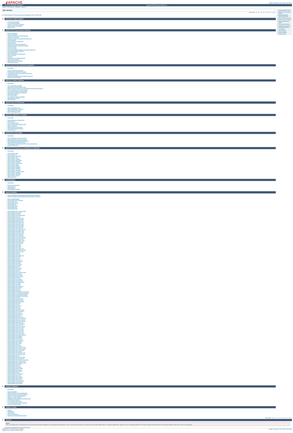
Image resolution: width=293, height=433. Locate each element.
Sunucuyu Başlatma (12, 34)
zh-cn (274, 12)
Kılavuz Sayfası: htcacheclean (15, 163)
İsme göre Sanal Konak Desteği (15, 70)
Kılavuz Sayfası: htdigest (13, 165)
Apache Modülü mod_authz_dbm (16, 236)
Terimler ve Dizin (282, 34)
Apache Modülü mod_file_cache (15, 276)
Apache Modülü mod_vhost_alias (16, 380)
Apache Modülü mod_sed (14, 344)
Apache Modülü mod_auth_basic (16, 218)
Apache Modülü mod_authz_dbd (15, 234)
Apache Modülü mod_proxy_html (16, 328)
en (259, 12)
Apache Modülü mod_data (14, 257)
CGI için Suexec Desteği (13, 59)
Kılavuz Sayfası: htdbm (13, 164)
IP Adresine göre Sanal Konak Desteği (17, 72)
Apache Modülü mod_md (14, 307)
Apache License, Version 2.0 (8, 430)
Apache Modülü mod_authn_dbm (16, 226)
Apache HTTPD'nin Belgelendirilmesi (16, 396)
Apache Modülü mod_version (15, 379)
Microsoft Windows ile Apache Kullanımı (17, 138)
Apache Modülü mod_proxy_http (15, 329)
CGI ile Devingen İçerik (13, 123)
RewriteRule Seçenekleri (13, 98)
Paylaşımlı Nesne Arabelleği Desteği (16, 58)
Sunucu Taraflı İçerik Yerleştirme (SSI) (17, 124)
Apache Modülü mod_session (15, 346)
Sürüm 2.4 (23, 7)
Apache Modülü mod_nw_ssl (15, 312)
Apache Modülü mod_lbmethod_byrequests (18, 293)
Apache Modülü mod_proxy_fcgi (15, 322)
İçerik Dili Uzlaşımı (12, 47)
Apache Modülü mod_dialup (14, 265)
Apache (4, 7)
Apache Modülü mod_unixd (14, 375)
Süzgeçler (10, 56)
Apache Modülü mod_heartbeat (15, 280)
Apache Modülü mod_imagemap (15, 286)
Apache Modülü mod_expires (15, 273)
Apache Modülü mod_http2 (14, 283)
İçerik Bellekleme (12, 40)
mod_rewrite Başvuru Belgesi (15, 85)
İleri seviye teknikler (12, 95)
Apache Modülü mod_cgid (14, 254)
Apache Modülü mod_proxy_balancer (17, 318)
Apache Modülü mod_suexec (15, 369)
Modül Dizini (11, 411)
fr (263, 12)
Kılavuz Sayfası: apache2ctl (14, 156)
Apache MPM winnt (12, 207)
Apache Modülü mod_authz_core (16, 233)
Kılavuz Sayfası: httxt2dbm (14, 168)
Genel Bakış (11, 68)
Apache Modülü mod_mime (14, 308)
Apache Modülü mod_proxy (14, 315)
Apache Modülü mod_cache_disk (16, 248)
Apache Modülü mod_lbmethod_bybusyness (18, 291)
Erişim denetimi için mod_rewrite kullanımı (18, 90)
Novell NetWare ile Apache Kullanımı (16, 142)
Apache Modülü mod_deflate (15, 264)
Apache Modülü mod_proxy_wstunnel (17, 335)
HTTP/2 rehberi (11, 130)
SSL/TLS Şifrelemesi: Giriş (14, 107)
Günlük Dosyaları (12, 43)
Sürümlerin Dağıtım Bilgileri (284, 10)
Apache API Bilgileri (12, 391)
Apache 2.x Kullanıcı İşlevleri (14, 397)
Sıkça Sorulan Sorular (13, 62)
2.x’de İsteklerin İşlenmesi (14, 400)
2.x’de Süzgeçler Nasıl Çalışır (15, 401)
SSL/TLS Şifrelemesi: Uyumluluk (15, 109)
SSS (280, 2)
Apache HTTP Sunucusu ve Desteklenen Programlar (284, 26)
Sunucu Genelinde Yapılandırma (15, 41)
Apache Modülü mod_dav (14, 258)
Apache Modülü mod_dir (13, 266)
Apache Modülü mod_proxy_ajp (15, 316)
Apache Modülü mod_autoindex (15, 243)
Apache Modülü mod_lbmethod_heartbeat (18, 296)
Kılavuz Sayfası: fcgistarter (14, 161)
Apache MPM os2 (12, 204)
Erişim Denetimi (11, 121)
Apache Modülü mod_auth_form (15, 221)
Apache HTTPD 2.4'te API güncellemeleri (17, 393)
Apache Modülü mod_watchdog (15, 382)
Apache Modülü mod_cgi (14, 253)
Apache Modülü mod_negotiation (16, 311)
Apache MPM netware (13, 203)
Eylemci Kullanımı (12, 55)
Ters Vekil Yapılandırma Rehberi (15, 128)
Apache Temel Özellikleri (13, 199)
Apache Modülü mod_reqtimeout (15, 340)
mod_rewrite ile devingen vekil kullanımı (17, 92)
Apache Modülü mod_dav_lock (15, 261)
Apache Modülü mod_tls (13, 372)
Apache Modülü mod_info (14, 289)
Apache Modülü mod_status (14, 366)
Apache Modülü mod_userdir (15, 376)
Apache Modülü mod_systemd (15, 371)
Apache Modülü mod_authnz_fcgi (16, 230)
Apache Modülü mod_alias (14, 214)
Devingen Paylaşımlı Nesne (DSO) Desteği (18, 45)
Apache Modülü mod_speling (15, 364)
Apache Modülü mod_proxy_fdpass (16, 323)
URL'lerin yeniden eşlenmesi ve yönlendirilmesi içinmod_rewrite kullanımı (25, 88)
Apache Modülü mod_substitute (15, 368)
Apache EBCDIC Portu (13, 145)
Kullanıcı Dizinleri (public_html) (15, 127)
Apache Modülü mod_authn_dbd (15, 225)
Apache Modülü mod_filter (14, 277)
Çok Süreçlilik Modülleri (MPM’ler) (16, 51)
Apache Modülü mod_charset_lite (16, 255)
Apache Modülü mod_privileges (15, 314)
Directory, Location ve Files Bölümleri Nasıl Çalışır (20, 38)
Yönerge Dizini (11, 412)
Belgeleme (17, 7)
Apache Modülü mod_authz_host (16, 239)
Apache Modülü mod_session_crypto (16, 348)
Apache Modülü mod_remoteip (15, 339)
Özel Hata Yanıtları (12, 48)
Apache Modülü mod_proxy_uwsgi (16, 333)
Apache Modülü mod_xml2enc (15, 383)
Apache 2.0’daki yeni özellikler (15, 26)
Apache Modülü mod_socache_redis (16, 361)
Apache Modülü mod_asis (14, 216)
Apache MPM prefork (13, 206)
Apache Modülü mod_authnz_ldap (16, 232)
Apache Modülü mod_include (15, 287)
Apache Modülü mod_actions (15, 212)
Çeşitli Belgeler (281, 28)
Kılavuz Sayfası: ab (12, 154)
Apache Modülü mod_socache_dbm (16, 357)
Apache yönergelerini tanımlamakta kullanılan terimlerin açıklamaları (24, 196)
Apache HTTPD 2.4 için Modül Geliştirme (17, 394)
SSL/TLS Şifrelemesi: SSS (14, 112)
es (261, 12)
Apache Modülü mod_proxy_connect (16, 319)
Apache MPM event (12, 201)
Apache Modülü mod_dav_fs (14, 259)
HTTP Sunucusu (10, 7)
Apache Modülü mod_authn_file (15, 227)
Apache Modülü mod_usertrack (15, 378)
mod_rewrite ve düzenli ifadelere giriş (17, 87)
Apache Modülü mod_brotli (14, 244)
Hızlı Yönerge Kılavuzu (13, 414)
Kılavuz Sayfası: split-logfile (14, 174)
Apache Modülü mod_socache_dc (16, 358)
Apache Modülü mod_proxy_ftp (15, 325)
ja (266, 12)
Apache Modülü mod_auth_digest (16, 219)
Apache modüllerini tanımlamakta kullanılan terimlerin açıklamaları (24, 195)
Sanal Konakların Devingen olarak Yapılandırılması (20, 73)
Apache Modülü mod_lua (14, 304)
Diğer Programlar (12, 177)
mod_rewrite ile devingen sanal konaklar (17, 91)
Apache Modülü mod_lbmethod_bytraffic (17, 294)
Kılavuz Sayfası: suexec (13, 175)
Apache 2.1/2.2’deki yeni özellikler (16, 24)
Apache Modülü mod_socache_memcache (18, 359)
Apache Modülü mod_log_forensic (16, 301)
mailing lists (189, 424)
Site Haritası (289, 2)
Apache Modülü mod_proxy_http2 (16, 330)
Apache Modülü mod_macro (14, 305)
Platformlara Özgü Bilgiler (284, 24)
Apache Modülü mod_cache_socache (17, 250)
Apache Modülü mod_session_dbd (16, 350)
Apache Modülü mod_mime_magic (16, 309)
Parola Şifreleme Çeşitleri (14, 189)
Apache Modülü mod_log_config (15, 298)
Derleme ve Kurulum (13, 33)
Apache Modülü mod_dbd (14, 262)
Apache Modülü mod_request (15, 341)
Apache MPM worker (13, 208)
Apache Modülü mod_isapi (14, 290)
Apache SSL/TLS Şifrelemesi (284, 19)
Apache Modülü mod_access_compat (17, 211)
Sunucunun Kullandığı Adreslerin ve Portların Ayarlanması (21, 49)
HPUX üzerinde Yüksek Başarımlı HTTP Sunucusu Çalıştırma (22, 143)
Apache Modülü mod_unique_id (15, 373)
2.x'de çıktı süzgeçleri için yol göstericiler (17, 402)
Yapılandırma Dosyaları (13, 37)
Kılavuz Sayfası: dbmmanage (15, 160)
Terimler (284, 2)
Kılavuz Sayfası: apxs (13, 157)
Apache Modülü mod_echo (14, 269)
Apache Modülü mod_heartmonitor (16, 282)
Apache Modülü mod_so (13, 355)
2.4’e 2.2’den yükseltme (13, 21)
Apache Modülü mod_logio (14, 303)
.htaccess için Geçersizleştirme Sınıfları (17, 415)
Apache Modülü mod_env (14, 271)
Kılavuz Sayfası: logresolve (14, 170)
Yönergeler (276, 2)
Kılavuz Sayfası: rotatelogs (14, 172)
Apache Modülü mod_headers (15, 279)
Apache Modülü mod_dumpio (15, 268)
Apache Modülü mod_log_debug (15, 300)
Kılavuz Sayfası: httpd (13, 153)
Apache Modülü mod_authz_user (16, 241)
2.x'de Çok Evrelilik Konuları (14, 404)
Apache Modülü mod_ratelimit (15, 336)
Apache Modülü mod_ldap (14, 297)
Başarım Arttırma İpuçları (14, 185)
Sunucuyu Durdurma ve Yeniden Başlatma (18, 35)
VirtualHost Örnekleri (13, 74)
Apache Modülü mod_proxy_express (16, 321)
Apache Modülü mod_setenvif (15, 351)
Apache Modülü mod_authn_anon (16, 222)
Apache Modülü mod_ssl (14, 365)
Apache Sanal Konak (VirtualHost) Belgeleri (283, 15)
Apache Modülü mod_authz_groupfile (17, 237)
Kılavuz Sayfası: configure (14, 159)
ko (268, 12)
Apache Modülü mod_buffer (14, 246)
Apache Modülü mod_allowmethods (16, 215)
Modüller (271, 2)
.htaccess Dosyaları (12, 125)
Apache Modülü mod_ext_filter (15, 275)
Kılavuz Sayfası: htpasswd (14, 167)
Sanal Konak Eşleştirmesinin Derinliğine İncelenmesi (20, 76)
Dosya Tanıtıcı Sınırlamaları (14, 77)
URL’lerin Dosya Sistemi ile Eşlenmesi (17, 44)
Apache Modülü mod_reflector (15, 337)
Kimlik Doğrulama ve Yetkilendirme (16, 120)
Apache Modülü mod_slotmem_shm (16, 354)
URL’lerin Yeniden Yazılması (284, 17)
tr (270, 12)
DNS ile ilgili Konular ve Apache (15, 61)
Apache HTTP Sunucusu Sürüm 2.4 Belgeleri (19, 15)
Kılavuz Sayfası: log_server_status (16, 171)
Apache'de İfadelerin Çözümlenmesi (16, 54)
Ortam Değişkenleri (12, 52)
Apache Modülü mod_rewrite (15, 343)
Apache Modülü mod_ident (14, 284)
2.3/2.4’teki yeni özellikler (14, 23)
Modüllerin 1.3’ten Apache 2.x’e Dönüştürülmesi (19, 398)
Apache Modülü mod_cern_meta (15, 251)
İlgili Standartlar (11, 188)
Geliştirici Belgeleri (282, 32)
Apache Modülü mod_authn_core (16, 223)
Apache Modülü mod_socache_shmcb (17, 362)
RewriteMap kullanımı (13, 94)
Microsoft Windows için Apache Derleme (17, 139)
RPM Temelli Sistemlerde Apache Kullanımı (18, 141)
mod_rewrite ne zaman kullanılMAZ (16, 96)
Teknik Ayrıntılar (11, 99)
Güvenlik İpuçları (12, 186)
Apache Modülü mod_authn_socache (17, 229)
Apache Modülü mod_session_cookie (17, 347)
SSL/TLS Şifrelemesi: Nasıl (14, 110)
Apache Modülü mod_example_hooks (17, 272)
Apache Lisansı (11, 27)
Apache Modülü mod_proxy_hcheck (16, 326)
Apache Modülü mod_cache (14, 247)
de (256, 12)
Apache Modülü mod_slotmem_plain (16, 353)
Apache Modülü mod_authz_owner (16, 240)
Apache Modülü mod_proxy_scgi (15, 332)
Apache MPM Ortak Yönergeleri (15, 200)
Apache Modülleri (282, 30)
